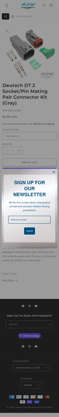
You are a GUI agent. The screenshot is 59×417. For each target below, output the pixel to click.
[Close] (53, 172)
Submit (29, 231)
